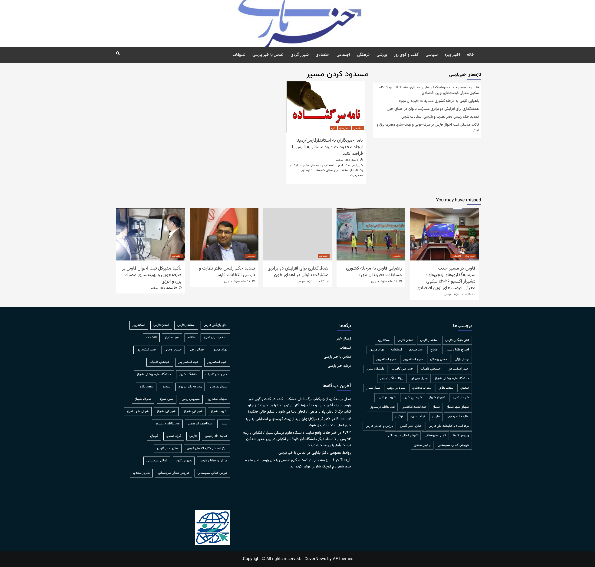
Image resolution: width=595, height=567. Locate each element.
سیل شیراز (373, 387)
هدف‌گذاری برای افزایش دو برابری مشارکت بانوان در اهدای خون (433, 109)
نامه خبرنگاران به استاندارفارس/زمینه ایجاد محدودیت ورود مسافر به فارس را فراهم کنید (327, 147)
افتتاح (434, 349)
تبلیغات (238, 55)
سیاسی (432, 55)
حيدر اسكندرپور (413, 359)
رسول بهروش (419, 378)
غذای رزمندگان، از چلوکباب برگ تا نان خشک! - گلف (314, 399)
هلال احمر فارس (410, 426)
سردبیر (340, 160)
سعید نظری (446, 387)
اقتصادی (323, 55)
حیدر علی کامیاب (402, 368)
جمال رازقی (462, 359)
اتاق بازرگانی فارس (457, 340)
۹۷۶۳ (347, 433)
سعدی (464, 387)
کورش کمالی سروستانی (403, 435)
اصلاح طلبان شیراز (457, 349)
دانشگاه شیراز (375, 368)
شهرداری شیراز (386, 397)
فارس (436, 416)
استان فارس (405, 340)
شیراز (436, 407)
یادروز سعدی (422, 445)
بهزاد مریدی (377, 349)
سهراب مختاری (421, 387)
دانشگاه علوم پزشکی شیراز (452, 378)
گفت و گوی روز (406, 55)
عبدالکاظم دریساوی (382, 407)
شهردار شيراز (461, 397)
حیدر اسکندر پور (458, 368)
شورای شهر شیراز (458, 407)
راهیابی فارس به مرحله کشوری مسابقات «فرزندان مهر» (439, 101)
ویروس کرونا (461, 435)
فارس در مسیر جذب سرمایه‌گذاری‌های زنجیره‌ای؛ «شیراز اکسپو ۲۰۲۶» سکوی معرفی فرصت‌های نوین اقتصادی (429, 90)
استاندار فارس (429, 340)
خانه (470, 55)
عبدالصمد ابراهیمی (414, 407)
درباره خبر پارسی (339, 366)
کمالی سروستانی (435, 435)
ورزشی (382, 55)
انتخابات (396, 349)
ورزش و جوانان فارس (379, 426)
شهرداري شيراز (412, 397)
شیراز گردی (300, 55)
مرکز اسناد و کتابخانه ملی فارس (449, 426)
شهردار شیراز (437, 397)
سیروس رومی (396, 387)
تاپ (333, 128)
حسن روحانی (438, 359)
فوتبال (399, 416)
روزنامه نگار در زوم (391, 378)
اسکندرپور (384, 340)
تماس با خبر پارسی (268, 55)
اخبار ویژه (452, 55)
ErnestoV (343, 419)
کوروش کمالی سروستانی (453, 445)
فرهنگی (363, 55)
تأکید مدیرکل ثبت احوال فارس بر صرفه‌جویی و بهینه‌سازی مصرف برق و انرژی (428, 127)
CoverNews (315, 559)
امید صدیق (416, 349)
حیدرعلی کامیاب (430, 368)
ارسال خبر (344, 339)
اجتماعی (343, 55)
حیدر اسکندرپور (386, 359)
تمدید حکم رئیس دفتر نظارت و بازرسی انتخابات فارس (440, 117)
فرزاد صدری (417, 416)
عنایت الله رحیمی (458, 416)
